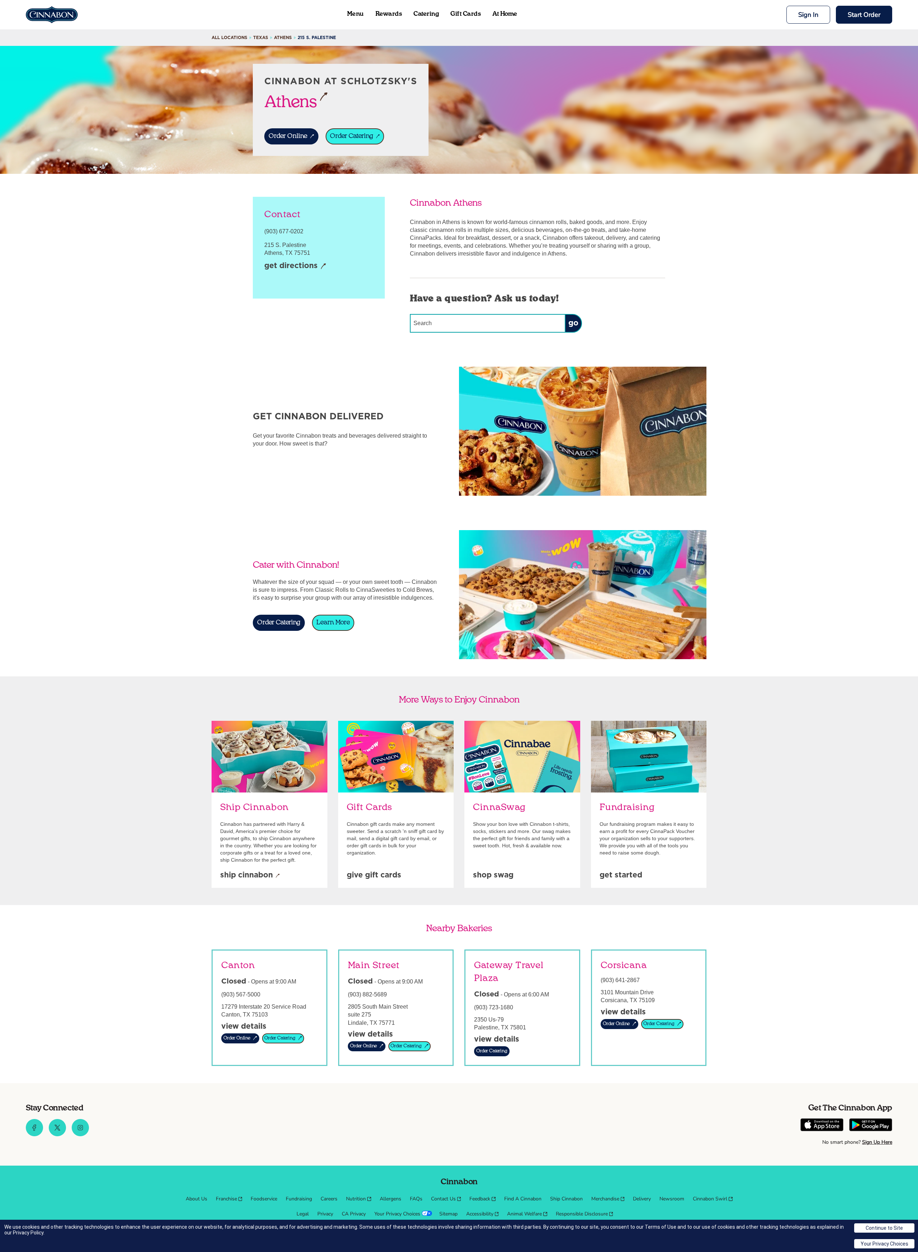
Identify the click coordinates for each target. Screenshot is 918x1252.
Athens (290, 101)
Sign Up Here (877, 1142)
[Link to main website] (52, 14)
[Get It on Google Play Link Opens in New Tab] (870, 1125)
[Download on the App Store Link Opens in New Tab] (821, 1125)
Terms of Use (660, 1227)
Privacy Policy (28, 1233)
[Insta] (80, 1134)
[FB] (34, 1134)
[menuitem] (196, 1199)
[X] (57, 1134)
